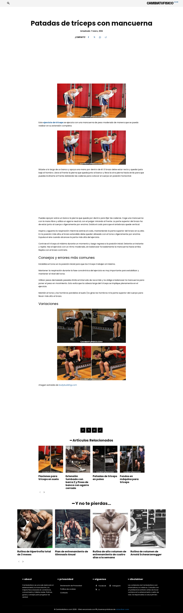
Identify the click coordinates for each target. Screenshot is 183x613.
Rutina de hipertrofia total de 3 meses (34, 553)
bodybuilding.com (68, 385)
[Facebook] (88, 37)
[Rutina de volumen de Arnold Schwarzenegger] (148, 528)
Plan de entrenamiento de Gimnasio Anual (71, 553)
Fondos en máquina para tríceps (129, 479)
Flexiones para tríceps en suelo (48, 477)
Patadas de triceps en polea (105, 477)
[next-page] (44, 492)
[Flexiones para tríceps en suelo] (50, 459)
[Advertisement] (91, 65)
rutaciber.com (122, 609)
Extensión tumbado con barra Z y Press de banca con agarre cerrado (77, 482)
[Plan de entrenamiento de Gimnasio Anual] (72, 528)
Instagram (116, 586)
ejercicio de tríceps (53, 122)
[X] (94, 37)
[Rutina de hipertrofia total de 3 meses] (35, 528)
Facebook (102, 586)
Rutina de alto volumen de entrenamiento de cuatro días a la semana (109, 554)
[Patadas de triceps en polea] (105, 459)
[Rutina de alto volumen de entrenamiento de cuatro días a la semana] (110, 528)
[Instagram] (110, 585)
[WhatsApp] (99, 37)
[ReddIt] (105, 37)
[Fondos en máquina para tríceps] (132, 459)
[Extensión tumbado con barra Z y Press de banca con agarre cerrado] (78, 459)
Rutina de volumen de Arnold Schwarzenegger (146, 553)
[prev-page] (40, 492)
